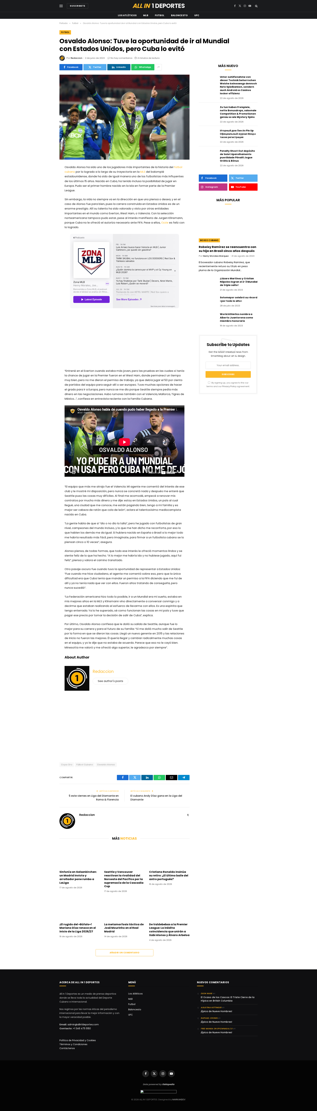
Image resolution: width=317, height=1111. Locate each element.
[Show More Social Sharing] (158, 67)
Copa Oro (66, 764)
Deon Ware (206, 993)
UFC (196, 15)
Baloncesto (179, 15)
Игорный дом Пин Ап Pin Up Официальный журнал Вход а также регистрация (238, 134)
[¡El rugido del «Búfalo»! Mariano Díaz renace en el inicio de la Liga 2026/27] (79, 908)
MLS (142, 172)
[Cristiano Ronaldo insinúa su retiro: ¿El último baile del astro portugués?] (169, 856)
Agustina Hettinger (211, 1007)
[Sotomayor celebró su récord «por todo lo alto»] (208, 301)
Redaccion (76, 58)
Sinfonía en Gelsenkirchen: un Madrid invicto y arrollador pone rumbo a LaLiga (78, 877)
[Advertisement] (124, 339)
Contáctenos (67, 1048)
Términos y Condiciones (73, 1044)
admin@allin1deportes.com (83, 1024)
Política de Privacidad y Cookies (77, 1040)
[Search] (256, 6)
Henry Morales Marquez (216, 256)
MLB (145, 15)
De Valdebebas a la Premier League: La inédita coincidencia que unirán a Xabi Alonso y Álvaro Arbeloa (169, 930)
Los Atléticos (127, 15)
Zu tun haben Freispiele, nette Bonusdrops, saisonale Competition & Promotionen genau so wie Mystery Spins (238, 112)
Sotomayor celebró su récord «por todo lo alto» (238, 299)
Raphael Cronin (209, 1018)
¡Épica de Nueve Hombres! (216, 1011)
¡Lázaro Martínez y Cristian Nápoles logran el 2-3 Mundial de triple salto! (238, 282)
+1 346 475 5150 (82, 1028)
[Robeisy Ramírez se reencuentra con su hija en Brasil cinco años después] (228, 225)
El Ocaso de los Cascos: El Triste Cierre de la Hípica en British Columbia (227, 999)
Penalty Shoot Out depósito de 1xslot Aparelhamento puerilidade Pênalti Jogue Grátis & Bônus (237, 155)
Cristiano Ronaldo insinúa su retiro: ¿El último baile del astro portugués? (168, 875)
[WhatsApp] (48, 193)
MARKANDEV (178, 1099)
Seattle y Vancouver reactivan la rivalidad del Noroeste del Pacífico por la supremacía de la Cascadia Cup (123, 879)
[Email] (48, 202)
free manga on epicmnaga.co (216, 1028)
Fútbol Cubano (84, 764)
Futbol (159, 15)
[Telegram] (48, 219)
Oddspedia (168, 1084)
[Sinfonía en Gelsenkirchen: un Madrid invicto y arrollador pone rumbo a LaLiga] (79, 856)
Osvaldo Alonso (106, 764)
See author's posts (110, 681)
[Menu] (61, 6)
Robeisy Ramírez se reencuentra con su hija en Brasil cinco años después (227, 249)
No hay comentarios (121, 58)
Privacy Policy (229, 386)
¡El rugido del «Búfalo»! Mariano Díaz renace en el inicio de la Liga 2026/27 (77, 928)
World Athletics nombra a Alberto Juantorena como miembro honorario (236, 317)
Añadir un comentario (124, 952)
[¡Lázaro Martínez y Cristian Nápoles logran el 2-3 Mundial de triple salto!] (208, 283)
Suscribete (77, 5)
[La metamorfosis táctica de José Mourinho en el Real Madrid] (124, 908)
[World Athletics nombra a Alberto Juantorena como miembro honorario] (208, 318)
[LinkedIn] (48, 210)
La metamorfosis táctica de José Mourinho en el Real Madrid (124, 928)
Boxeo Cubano (209, 240)
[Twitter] (48, 185)
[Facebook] (48, 176)
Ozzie (164, 223)
